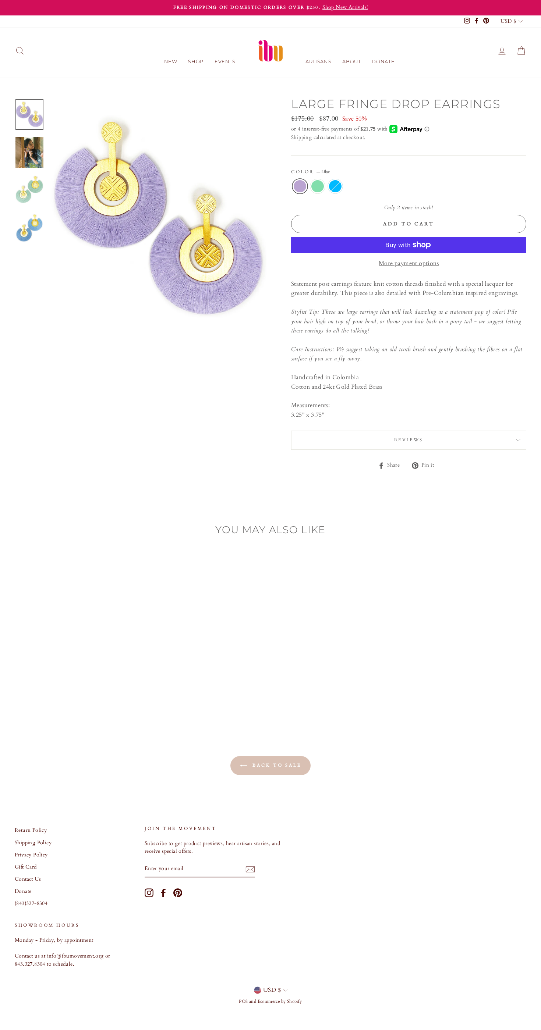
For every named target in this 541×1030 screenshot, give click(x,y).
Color (310, 172)
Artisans (318, 61)
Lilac (300, 186)
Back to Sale (275, 765)
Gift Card (26, 867)
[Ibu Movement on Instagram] (149, 892)
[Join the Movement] (250, 869)
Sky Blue (335, 186)
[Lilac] (52, 694)
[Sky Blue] (72, 694)
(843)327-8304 (31, 903)
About (351, 61)
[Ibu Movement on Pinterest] (177, 892)
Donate (383, 61)
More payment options (409, 263)
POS (243, 1001)
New (170, 61)
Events (225, 61)
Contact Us (28, 879)
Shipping (301, 137)
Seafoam (317, 186)
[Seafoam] (62, 694)
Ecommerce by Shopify (280, 1001)
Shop (196, 61)
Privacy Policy (31, 855)
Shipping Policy (33, 843)
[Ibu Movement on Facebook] (163, 892)
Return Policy (31, 830)
